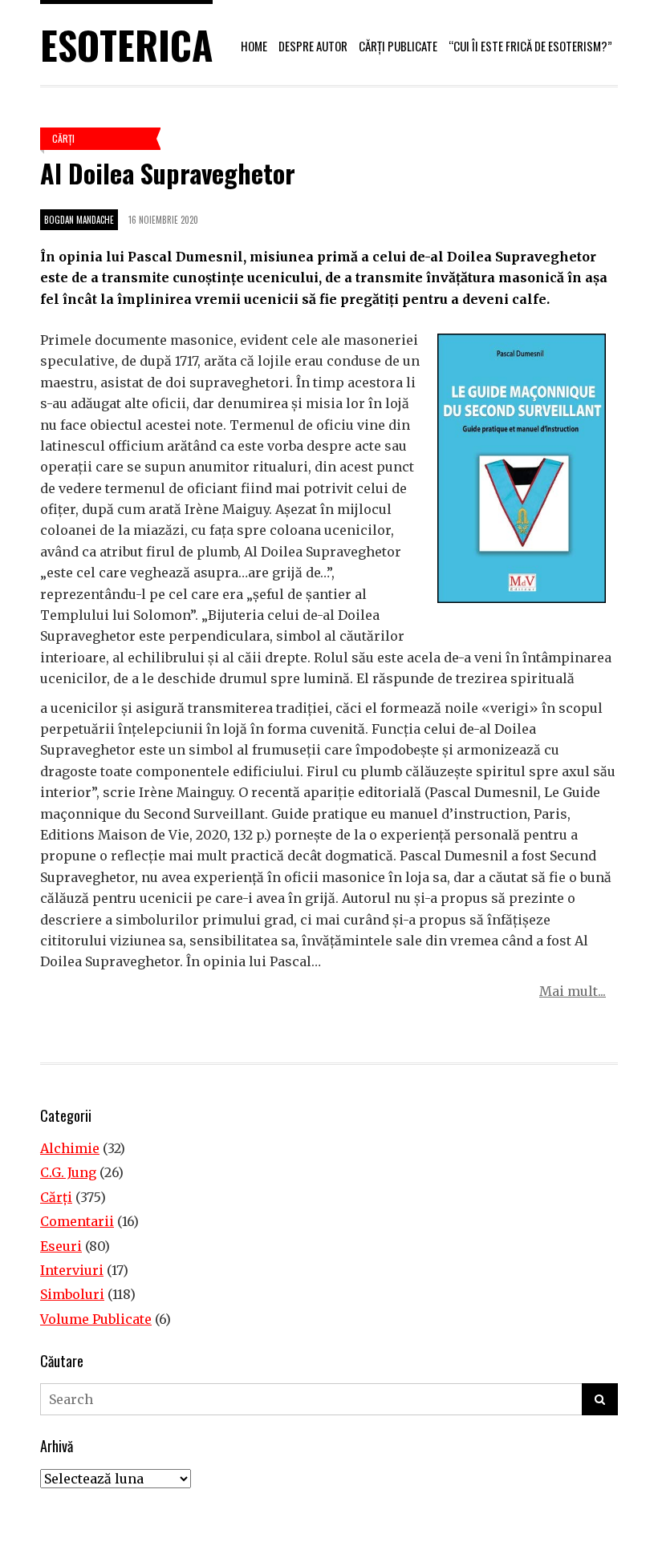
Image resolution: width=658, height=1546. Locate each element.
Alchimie (70, 1148)
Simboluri (72, 1294)
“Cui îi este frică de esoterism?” (530, 46)
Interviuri (72, 1270)
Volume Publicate (96, 1319)
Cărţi (63, 138)
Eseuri (61, 1246)
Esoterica (126, 44)
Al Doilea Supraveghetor (167, 173)
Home (254, 46)
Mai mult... (572, 991)
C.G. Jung (68, 1172)
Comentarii (77, 1221)
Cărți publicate (398, 46)
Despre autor (312, 46)
